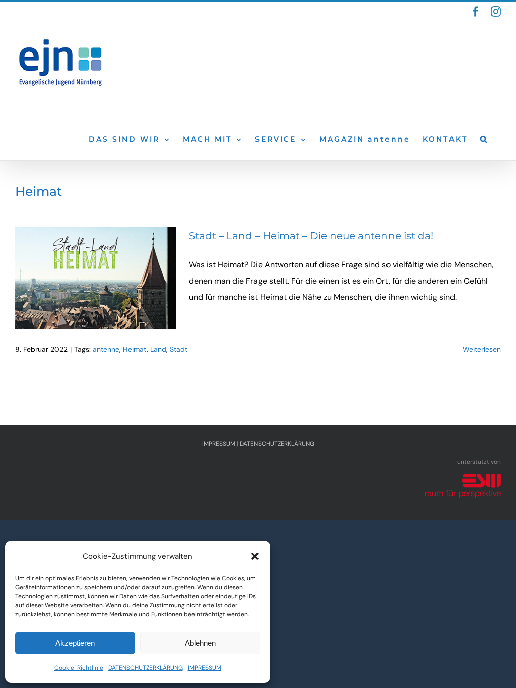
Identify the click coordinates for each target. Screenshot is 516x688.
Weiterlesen (482, 349)
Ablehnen (200, 643)
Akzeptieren (75, 643)
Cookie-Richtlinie (78, 668)
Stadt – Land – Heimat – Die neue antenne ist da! (311, 236)
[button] (255, 556)
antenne (106, 349)
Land (158, 349)
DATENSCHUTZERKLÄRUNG (145, 668)
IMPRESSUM (204, 668)
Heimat (135, 349)
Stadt (178, 349)
